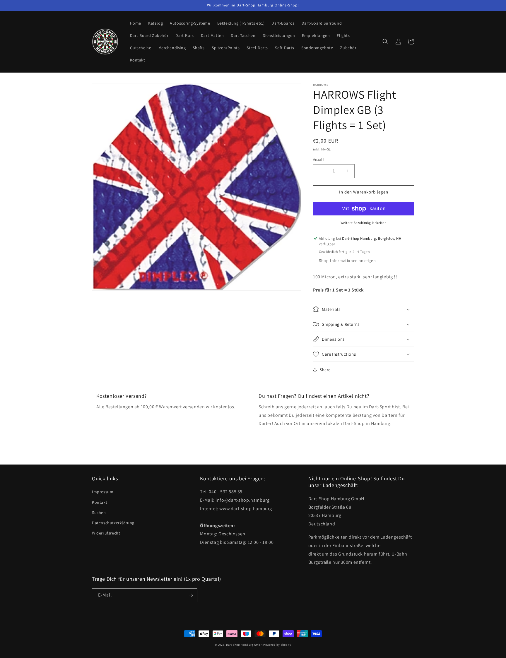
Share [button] (325, 369)
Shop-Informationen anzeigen (347, 260)
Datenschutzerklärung (113, 522)
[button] (385, 41)
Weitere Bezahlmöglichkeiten (364, 222)
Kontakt (99, 502)
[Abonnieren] (190, 595)
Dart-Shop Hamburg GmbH (244, 645)
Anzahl (318, 159)
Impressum (102, 491)
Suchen (99, 512)
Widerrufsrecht (106, 533)
